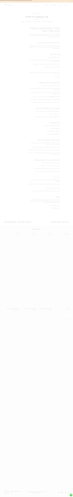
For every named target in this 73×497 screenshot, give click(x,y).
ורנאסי (67, 308)
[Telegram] (8, 1)
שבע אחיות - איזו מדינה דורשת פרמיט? (30, 309)
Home (39, 13)
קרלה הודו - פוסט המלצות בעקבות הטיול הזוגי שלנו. (13, 309)
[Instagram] (6, 1)
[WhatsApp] (59, 492)
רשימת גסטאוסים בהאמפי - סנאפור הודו (45, 309)
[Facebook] (10, 1)
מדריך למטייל (34, 13)
